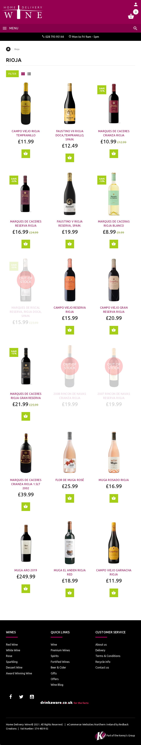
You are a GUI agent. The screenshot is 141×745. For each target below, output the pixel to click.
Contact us (102, 667)
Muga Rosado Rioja (114, 480)
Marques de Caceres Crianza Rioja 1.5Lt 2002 (26, 484)
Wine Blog (57, 684)
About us (101, 644)
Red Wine (12, 644)
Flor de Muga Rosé (70, 480)
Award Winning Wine (19, 673)
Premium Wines (60, 650)
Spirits (55, 655)
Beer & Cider (58, 667)
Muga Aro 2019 (25, 570)
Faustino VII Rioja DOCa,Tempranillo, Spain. (70, 135)
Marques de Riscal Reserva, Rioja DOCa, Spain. (26, 311)
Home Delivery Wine (18, 724)
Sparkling (12, 661)
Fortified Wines (60, 661)
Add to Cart (25, 153)
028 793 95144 (54, 36)
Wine (54, 644)
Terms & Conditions (107, 655)
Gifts (54, 673)
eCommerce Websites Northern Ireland (91, 724)
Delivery (100, 650)
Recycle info (102, 661)
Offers (55, 679)
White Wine (13, 650)
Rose (9, 655)
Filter (12, 73)
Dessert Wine (14, 667)
